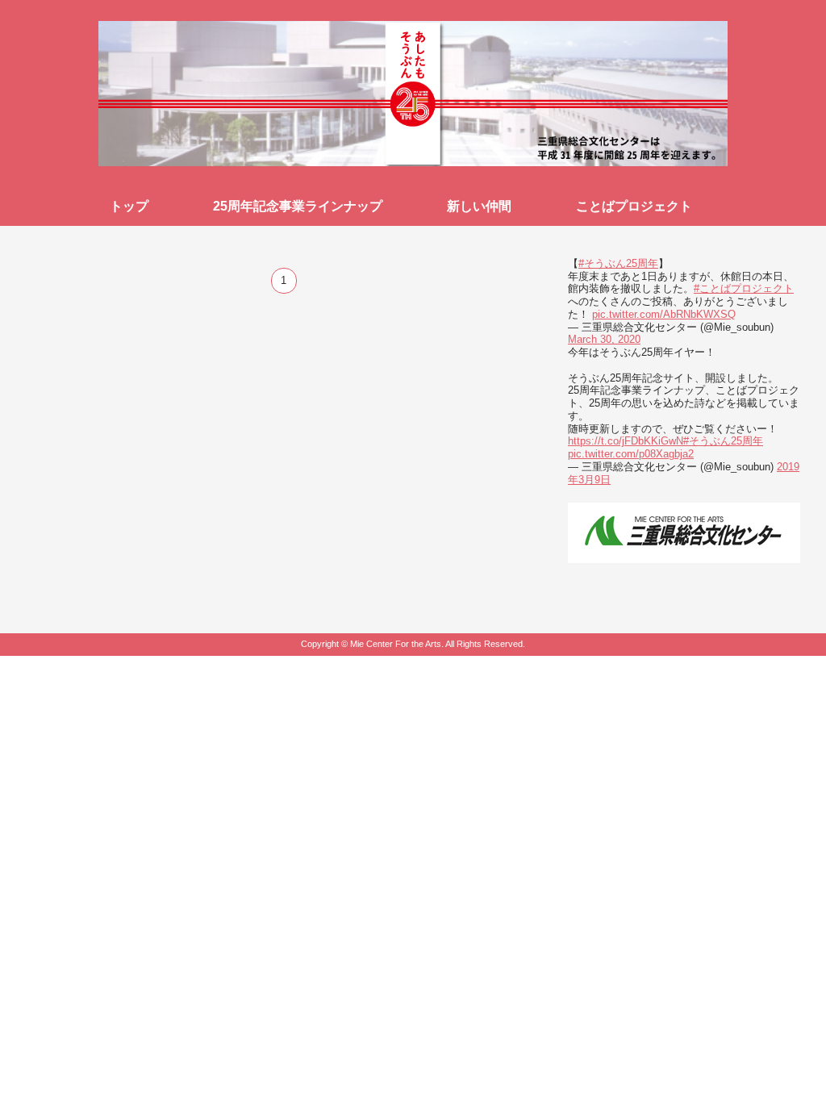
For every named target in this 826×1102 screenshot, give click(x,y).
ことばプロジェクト (634, 206)
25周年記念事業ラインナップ (297, 206)
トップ (129, 206)
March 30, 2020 (604, 339)
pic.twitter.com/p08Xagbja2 (631, 454)
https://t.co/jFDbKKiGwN (625, 441)
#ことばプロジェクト (744, 288)
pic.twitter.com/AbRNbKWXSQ (664, 314)
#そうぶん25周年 (618, 263)
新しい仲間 (479, 206)
